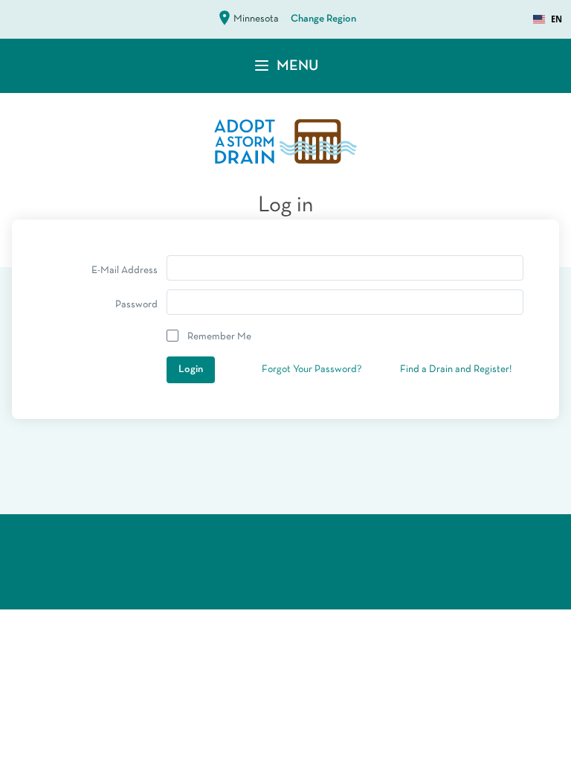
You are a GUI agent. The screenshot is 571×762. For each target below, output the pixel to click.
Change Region (323, 19)
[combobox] (547, 19)
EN (556, 19)
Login (190, 369)
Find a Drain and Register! (456, 369)
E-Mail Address (124, 270)
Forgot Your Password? (312, 369)
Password (136, 305)
